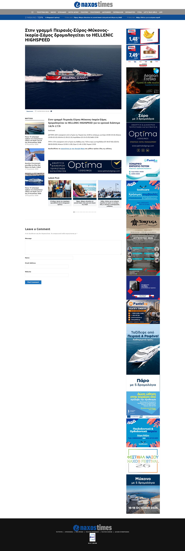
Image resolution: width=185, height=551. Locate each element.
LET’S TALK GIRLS (150, 12)
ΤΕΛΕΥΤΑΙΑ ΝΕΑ (42, 12)
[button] (119, 196)
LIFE (160, 12)
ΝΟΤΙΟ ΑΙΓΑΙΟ (73, 12)
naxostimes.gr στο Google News (73, 149)
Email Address (30, 263)
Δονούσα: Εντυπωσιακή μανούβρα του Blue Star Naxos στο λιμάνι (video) (33, 165)
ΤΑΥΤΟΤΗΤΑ (59, 532)
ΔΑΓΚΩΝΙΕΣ (106, 12)
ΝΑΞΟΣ (53, 12)
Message (28, 238)
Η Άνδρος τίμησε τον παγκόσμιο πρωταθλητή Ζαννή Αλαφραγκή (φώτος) (59, 202)
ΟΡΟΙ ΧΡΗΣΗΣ (79, 532)
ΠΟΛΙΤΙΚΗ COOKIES (106, 532)
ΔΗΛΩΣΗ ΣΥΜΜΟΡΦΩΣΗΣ (122, 532)
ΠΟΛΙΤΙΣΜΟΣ (95, 12)
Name (27, 258)
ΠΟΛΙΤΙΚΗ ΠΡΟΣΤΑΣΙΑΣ (92, 532)
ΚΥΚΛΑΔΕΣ (62, 12)
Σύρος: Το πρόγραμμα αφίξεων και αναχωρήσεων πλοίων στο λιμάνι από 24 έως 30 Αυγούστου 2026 (34, 139)
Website (28, 272)
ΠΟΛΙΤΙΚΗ (84, 12)
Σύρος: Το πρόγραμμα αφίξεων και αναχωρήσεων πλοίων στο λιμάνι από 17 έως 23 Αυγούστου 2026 (34, 190)
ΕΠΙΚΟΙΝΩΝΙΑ (69, 532)
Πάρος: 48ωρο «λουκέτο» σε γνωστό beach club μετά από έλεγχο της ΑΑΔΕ (77, 17)
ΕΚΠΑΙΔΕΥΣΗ (130, 12)
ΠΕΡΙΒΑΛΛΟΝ (118, 12)
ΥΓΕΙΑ (139, 12)
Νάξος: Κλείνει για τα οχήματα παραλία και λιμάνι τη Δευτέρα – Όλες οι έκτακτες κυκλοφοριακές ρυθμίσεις (149, 17)
